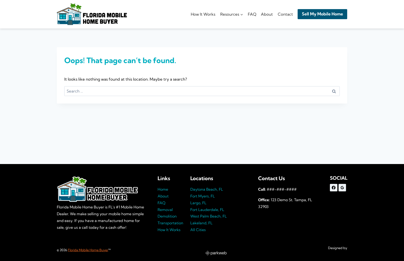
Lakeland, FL (201, 223)
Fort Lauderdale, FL (207, 209)
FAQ (252, 14)
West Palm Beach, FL (208, 216)
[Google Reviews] (342, 187)
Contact (285, 14)
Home (163, 189)
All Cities (198, 229)
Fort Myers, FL (202, 196)
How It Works (203, 14)
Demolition (167, 216)
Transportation (170, 223)
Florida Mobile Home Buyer (88, 250)
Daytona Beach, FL (206, 189)
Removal (165, 209)
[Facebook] (333, 187)
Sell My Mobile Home (322, 14)
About (267, 14)
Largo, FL (198, 202)
